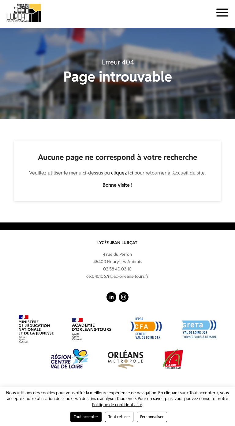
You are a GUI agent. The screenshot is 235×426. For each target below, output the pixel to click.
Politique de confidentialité (117, 404)
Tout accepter (86, 416)
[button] (111, 297)
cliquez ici (122, 173)
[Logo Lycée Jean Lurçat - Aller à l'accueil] (24, 13)
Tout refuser (119, 416)
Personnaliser (152, 416)
